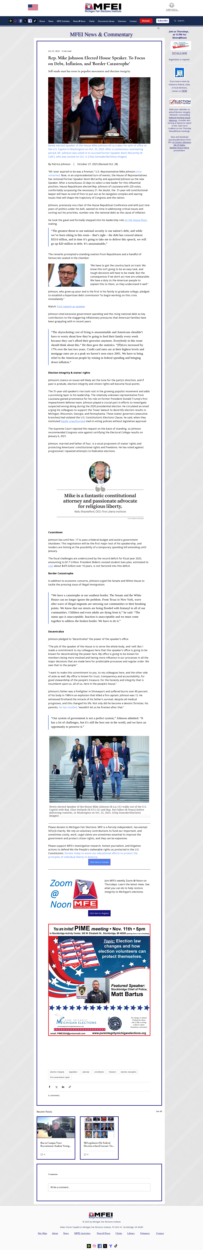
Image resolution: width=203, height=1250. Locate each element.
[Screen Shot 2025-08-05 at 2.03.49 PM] (10, 21)
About (55, 1233)
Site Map (42, 1233)
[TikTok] (35, 21)
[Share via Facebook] (49, 1087)
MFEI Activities (82, 1233)
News (66, 1233)
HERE (184, 90)
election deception (129, 1072)
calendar (85, 1072)
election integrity (57, 1072)
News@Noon (103, 1233)
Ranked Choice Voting (179, 147)
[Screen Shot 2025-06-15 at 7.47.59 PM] (30, 21)
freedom (112, 1072)
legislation (73, 1072)
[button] (158, 28)
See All (159, 1111)
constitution (99, 1072)
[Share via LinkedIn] (63, 1087)
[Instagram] (15, 21)
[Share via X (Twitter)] (56, 1087)
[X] (25, 21)
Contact (160, 1233)
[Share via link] (69, 1087)
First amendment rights (60, 1077)
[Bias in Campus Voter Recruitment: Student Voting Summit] (56, 1127)
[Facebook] (20, 21)
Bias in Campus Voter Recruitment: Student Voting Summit (54, 1144)
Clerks (119, 1233)
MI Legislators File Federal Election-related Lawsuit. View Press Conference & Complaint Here (99, 1144)
